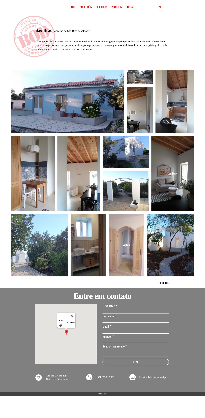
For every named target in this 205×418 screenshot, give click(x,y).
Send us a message (113, 346)
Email (105, 326)
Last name (108, 316)
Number (107, 336)
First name (108, 305)
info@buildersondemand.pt (152, 377)
